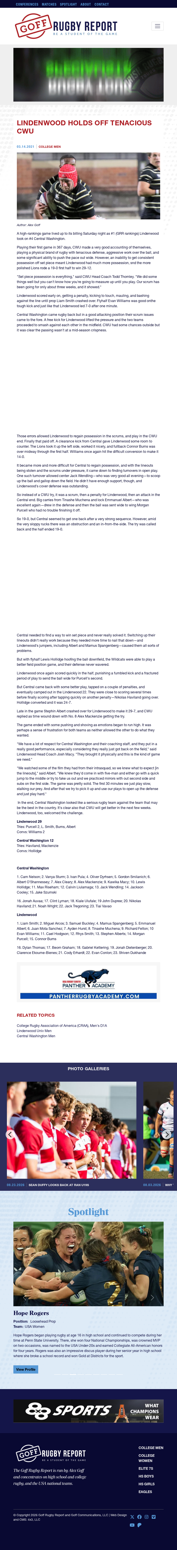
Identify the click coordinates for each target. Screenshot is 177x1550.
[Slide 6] (96, 1374)
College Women (147, 1458)
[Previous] (10, 1134)
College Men (50, 147)
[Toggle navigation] (158, 26)
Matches (49, 4)
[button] (24, 1298)
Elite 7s (146, 1468)
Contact (102, 4)
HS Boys (146, 1476)
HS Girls (147, 1484)
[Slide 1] (57, 1374)
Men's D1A (98, 1025)
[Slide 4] (80, 1374)
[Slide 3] (73, 1374)
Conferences (27, 4)
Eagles (145, 1492)
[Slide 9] (119, 1374)
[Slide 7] (104, 1374)
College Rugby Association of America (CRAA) (52, 1025)
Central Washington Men (36, 1036)
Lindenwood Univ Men (34, 1031)
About (86, 4)
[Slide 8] (112, 1374)
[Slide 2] (65, 1374)
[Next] (166, 1134)
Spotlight (68, 4)
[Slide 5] (88, 1374)
